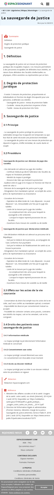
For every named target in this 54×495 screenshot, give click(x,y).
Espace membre (27, 458)
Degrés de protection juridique (16, 44)
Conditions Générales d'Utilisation (27, 471)
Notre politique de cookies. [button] (19, 493)
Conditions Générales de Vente (27, 478)
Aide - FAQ (27, 442)
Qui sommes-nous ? (27, 446)
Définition (8, 40)
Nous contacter (27, 450)
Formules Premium (27, 462)
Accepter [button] (44, 487)
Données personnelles (27, 474)
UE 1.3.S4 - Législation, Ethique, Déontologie (20, 10)
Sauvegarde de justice (13, 47)
